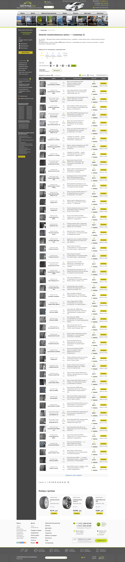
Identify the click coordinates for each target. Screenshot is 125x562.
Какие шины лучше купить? (25, 72)
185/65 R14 (21, 106)
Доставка (87, 13)
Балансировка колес (24, 89)
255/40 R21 (29, 114)
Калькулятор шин (23, 62)
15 (65, 482)
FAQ (46, 540)
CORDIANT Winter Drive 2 (25, 149)
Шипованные (20, 535)
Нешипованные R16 (24, 125)
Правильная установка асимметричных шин (24, 85)
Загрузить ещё (73, 475)
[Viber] (21, 542)
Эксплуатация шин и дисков (25, 87)
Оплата (75, 13)
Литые (32, 526)
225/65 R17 (21, 117)
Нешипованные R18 (24, 128)
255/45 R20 (29, 110)
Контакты (100, 13)
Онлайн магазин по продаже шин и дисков (29, 7)
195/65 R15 (21, 109)
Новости (34, 538)
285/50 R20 (29, 112)
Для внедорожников (21, 530)
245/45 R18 (21, 118)
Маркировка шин (23, 64)
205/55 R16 (21, 112)
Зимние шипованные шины (27, 98)
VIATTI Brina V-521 (23, 147)
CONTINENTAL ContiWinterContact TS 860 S (25, 143)
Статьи (33, 540)
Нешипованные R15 (24, 123)
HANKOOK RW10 (23, 153)
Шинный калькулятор (48, 13)
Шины (22, 13)
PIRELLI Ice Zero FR (23, 136)
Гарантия (48, 533)
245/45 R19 (29, 107)
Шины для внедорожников (52, 23)
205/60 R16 (21, 113)
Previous (39, 505)
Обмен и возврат (51, 535)
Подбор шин (22, 156)
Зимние (18, 527)
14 (62, 482)
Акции (65, 13)
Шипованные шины (62, 23)
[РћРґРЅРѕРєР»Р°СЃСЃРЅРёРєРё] (25, 542)
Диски (33, 13)
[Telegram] (17, 542)
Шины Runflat (82, 23)
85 (68, 482)
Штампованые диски (103, 23)
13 (60, 482)
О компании (49, 543)
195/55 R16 (21, 110)
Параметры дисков (23, 66)
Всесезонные (20, 529)
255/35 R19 (29, 106)
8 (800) (101, 3)
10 (53, 482)
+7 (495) (83, 523)
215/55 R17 (21, 114)
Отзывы (48, 530)
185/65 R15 (21, 107)
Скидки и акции (36, 530)
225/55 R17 (21, 116)
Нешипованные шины (72, 23)
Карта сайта (20, 558)
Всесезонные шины (41, 23)
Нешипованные (20, 536)
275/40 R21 (29, 116)
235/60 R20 (29, 113)
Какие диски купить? (23, 74)
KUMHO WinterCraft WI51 (25, 152)
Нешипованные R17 (24, 126)
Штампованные (34, 527)
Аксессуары (35, 535)
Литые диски (92, 23)
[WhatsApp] (19, 542)
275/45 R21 (29, 118)
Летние (18, 526)
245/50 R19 (29, 109)
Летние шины (21, 23)
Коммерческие (20, 533)
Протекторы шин (23, 68)
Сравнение (34, 533)
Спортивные (20, 532)
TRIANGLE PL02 (23, 150)
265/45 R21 (29, 117)
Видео (33, 542)
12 (58, 482)
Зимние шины (32, 23)
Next (105, 505)
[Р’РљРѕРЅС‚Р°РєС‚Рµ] (23, 542)
